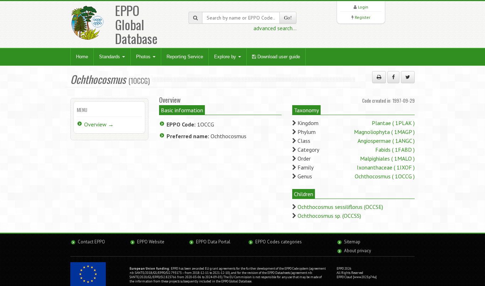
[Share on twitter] (408, 77)
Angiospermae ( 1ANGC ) (386, 140)
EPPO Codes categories (278, 242)
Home (82, 56)
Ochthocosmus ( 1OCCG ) (385, 176)
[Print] (379, 77)
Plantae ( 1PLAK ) (393, 122)
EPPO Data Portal (213, 242)
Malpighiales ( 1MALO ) (387, 158)
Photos (144, 56)
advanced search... (275, 28)
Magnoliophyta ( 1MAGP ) (384, 131)
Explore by (226, 56)
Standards (110, 56)
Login (363, 7)
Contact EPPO (91, 242)
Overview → (99, 124)
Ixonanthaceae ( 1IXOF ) (386, 167)
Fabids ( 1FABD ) (395, 149)
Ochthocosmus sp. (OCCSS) (329, 215)
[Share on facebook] (393, 77)
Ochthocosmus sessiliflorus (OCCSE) (340, 206)
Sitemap (352, 242)
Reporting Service (185, 56)
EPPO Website (150, 242)
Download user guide (278, 56)
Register (362, 17)
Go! (288, 17)
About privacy (357, 251)
